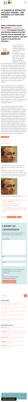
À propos (4, 141)
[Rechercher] (25, 295)
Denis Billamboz (7, 19)
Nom (3, 256)
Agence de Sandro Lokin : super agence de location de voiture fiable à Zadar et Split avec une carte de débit (13, 333)
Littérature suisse (12, 217)
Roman (19, 217)
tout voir (24, 196)
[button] (25, 2)
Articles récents (6, 143)
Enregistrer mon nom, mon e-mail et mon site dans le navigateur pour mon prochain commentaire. (13, 271)
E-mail (4, 262)
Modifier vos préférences (9, 399)
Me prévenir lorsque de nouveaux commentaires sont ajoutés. (10, 277)
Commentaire (6, 239)
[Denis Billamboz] (9, 162)
